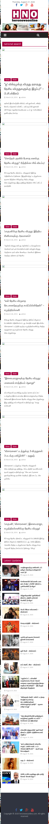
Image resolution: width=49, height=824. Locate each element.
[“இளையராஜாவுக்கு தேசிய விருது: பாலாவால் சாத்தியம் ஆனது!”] (24, 344)
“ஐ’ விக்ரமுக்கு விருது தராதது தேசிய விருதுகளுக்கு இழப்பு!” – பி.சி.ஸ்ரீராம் (24, 88)
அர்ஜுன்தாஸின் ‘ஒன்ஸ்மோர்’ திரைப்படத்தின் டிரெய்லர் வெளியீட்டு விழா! (31, 597)
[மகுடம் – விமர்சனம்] (10, 759)
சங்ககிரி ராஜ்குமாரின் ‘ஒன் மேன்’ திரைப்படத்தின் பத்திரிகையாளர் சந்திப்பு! (32, 732)
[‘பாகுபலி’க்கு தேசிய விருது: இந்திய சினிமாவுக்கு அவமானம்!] (24, 197)
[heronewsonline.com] (24, 10)
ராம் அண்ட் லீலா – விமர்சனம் (31, 664)
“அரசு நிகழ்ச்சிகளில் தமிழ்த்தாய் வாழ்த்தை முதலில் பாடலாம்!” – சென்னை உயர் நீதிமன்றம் (32, 718)
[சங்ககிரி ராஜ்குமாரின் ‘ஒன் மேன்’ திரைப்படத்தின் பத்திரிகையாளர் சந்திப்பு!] (10, 729)
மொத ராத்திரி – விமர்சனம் (30, 623)
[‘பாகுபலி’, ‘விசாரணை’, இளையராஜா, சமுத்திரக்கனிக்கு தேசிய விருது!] (24, 489)
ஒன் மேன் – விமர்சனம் (28, 651)
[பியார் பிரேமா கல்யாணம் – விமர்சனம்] (10, 608)
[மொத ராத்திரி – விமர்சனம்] (10, 622)
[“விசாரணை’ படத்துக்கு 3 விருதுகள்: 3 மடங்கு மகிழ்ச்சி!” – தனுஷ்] (24, 416)
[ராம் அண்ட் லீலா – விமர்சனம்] (10, 663)
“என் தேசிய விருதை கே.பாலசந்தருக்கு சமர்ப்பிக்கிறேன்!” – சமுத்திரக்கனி (24, 305)
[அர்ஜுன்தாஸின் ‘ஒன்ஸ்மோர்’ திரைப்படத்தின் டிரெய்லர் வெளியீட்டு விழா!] (10, 594)
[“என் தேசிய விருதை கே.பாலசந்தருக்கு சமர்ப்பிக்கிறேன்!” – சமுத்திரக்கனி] (24, 266)
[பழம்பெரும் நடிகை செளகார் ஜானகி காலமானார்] (10, 636)
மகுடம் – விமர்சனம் (27, 760)
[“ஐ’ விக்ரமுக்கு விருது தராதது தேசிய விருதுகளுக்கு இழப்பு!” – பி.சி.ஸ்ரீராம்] (24, 50)
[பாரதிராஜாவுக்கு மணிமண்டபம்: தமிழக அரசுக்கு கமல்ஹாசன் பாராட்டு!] (10, 566)
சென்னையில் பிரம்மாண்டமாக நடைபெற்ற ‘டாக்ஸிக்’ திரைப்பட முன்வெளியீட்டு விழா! (31, 583)
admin (23, 97)
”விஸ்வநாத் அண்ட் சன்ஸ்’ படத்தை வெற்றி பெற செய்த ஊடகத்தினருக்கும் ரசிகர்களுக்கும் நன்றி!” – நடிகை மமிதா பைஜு (32, 702)
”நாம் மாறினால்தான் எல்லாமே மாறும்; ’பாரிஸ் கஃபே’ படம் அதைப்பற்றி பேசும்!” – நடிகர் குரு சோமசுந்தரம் (32, 747)
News (7, 80)
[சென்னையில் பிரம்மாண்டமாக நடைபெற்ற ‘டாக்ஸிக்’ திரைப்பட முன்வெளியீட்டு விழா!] (10, 580)
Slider (15, 80)
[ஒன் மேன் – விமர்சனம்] (10, 649)
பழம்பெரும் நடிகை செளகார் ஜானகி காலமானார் (30, 638)
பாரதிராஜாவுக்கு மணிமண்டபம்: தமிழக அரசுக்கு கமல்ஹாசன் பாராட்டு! (31, 569)
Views (15, 227)
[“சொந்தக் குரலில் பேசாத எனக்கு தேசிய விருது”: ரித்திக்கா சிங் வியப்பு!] (24, 124)
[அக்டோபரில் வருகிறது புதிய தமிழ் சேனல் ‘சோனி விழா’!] (10, 773)
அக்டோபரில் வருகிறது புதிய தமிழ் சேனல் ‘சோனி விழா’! (32, 775)
